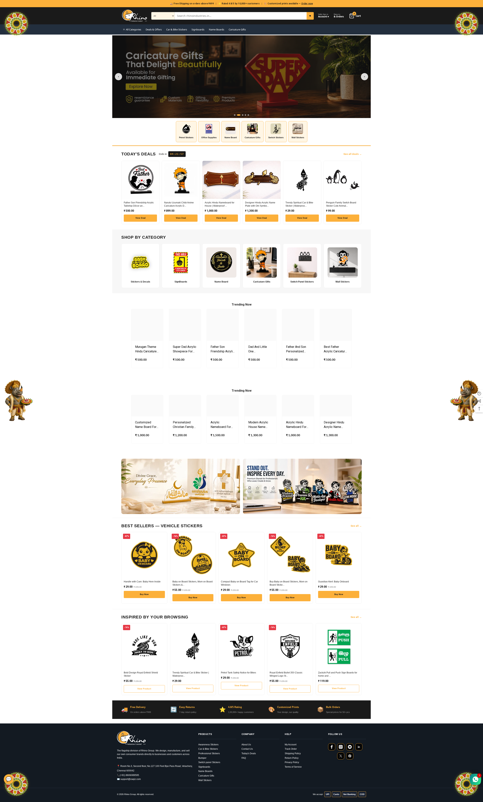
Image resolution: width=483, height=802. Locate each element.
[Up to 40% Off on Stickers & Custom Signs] (241, 76)
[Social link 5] (340, 756)
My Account (290, 744)
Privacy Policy (292, 762)
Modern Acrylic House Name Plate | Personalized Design (258, 425)
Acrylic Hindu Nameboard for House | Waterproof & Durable (296, 425)
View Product (144, 689)
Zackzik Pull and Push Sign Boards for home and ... (337, 674)
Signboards (198, 29)
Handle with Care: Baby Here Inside (142, 581)
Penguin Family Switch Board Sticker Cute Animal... (341, 204)
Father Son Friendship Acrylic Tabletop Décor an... (139, 204)
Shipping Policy (293, 753)
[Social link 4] (358, 746)
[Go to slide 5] (248, 115)
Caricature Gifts (237, 29)
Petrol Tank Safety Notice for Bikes (238, 672)
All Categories (133, 29)
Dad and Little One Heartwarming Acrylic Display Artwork (258, 349)
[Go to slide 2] (237, 115)
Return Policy (291, 758)
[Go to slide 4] (245, 115)
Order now (307, 3)
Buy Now (144, 594)
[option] (147, 339)
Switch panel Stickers (209, 762)
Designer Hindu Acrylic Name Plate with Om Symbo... (260, 204)
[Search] (310, 16)
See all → (356, 525)
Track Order (291, 749)
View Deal (140, 218)
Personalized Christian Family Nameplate (183, 425)
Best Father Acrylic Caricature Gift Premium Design (335, 349)
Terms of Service (293, 767)
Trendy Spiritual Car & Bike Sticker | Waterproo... (299, 204)
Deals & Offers (154, 29)
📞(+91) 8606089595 (128, 775)
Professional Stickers (209, 753)
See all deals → (352, 154)
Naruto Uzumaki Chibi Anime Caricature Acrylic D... (179, 204)
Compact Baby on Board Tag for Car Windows (239, 583)
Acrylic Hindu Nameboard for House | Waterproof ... (219, 204)
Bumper (202, 758)
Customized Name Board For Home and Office (146, 425)
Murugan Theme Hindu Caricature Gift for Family (146, 349)
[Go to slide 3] (241, 115)
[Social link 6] (349, 756)
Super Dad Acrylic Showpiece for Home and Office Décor (184, 349)
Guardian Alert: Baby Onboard (333, 581)
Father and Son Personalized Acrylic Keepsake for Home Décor (297, 349)
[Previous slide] (118, 76)
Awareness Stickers (208, 744)
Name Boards (216, 29)
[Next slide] (364, 76)
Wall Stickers (205, 780)
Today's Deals (249, 753)
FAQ (244, 758)
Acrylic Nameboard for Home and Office (222, 425)
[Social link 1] (331, 746)
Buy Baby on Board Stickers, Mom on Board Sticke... (289, 583)
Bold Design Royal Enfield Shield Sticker (141, 674)
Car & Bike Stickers (176, 29)
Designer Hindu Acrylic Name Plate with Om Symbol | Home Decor (334, 425)
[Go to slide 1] (234, 115)
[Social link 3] (349, 746)
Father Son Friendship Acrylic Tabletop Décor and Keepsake (222, 349)
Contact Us (247, 749)
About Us (246, 744)
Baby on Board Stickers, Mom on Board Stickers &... (192, 583)
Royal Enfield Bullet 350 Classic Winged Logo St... (286, 674)
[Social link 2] (340, 746)
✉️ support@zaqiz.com (129, 779)
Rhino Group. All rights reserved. (139, 794)
